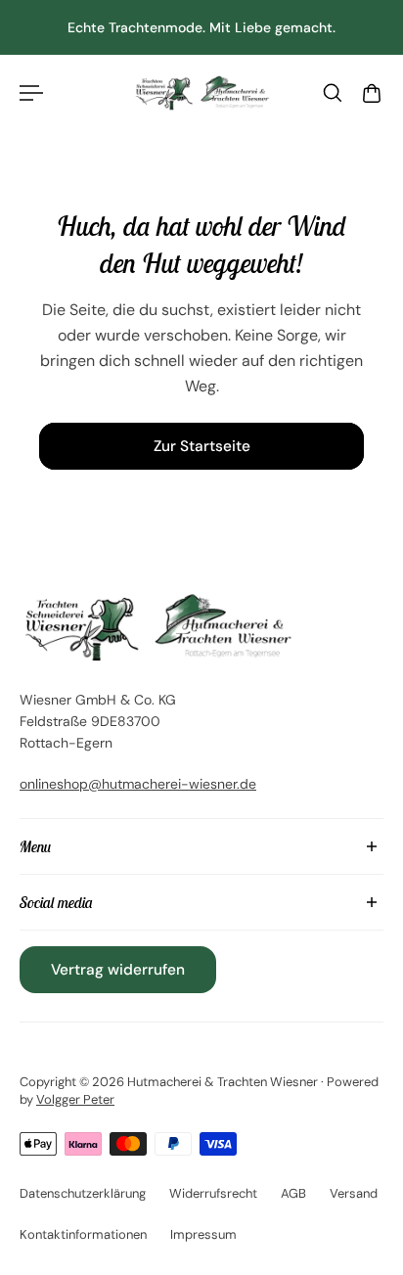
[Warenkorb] (371, 92)
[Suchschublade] (332, 92)
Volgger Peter (75, 1099)
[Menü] (31, 92)
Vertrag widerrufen (118, 969)
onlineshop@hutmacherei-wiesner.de (138, 784)
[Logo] (201, 93)
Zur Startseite (202, 446)
